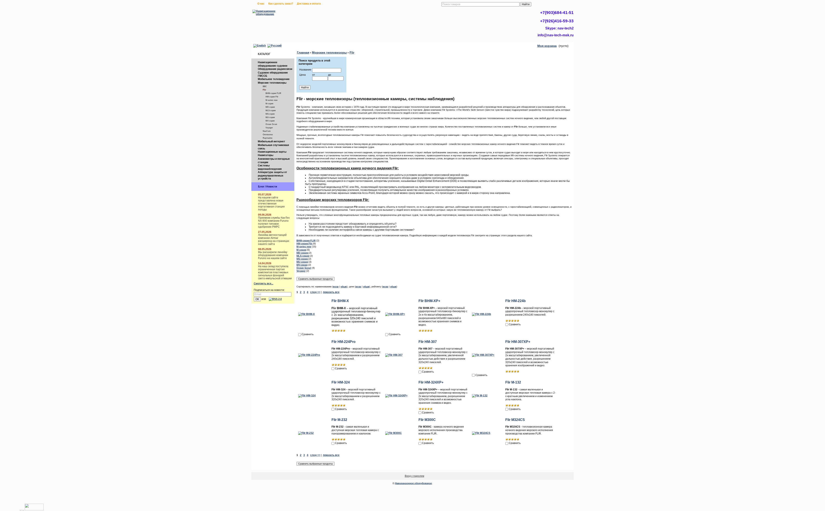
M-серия (269, 104)
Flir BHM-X (340, 301)
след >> (315, 292)
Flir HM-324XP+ (431, 382)
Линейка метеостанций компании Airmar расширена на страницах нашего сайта (273, 239)
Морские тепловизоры (272, 82)
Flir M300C (427, 420)
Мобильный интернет (271, 141)
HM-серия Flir (272, 97)
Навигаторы (265, 155)
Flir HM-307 (428, 342)
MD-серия (270, 107)
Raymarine (267, 138)
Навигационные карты (272, 151)
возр (336, 286)
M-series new (272, 100)
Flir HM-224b (515, 301)
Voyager (269, 128)
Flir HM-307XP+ (517, 342)
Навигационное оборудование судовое (272, 64)
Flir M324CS (515, 420)
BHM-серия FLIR (273, 93)
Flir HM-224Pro (344, 342)
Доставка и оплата (309, 3)
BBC (265, 86)
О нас (260, 3)
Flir (264, 90)
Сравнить (307, 334)
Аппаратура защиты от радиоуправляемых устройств (272, 175)
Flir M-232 (339, 420)
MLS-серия (271, 110)
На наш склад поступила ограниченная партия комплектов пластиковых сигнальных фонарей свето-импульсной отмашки (275, 272)
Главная (303, 52)
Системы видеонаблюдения (270, 167)
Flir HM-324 (341, 382)
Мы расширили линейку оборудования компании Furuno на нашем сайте (273, 255)
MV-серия (270, 121)
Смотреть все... (263, 283)
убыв (344, 286)
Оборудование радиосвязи (275, 69)
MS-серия (270, 114)
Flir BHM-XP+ (429, 301)
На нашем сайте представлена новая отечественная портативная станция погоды (271, 203)
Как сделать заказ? (280, 3)
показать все (331, 292)
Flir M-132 (513, 382)
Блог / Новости (267, 186)
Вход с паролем (414, 475)
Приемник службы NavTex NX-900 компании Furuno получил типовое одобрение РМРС (274, 222)
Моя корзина (547, 46)
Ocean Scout (271, 124)
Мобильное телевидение (274, 79)
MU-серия (270, 117)
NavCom (267, 131)
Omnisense (268, 135)
